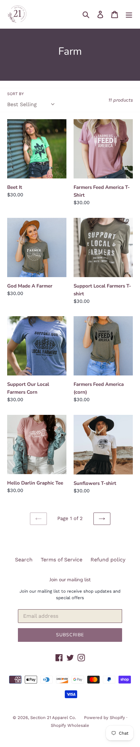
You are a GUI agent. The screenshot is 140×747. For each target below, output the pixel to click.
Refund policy (108, 560)
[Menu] (129, 14)
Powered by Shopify (104, 717)
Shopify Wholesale (70, 725)
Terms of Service (61, 560)
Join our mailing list (70, 580)
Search (24, 560)
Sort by (15, 94)
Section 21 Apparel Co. (53, 717)
